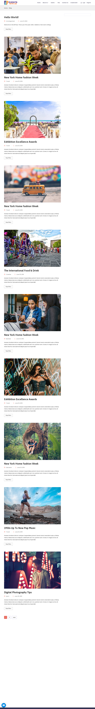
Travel (8, 81)
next (14, 617)
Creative (8, 274)
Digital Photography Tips (18, 592)
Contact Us (65, 2)
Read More (8, 29)
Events (52, 2)
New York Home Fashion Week (21, 77)
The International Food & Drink (21, 270)
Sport (7, 596)
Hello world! (11, 17)
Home (38, 2)
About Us (45, 2)
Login (83, 2)
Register (89, 2)
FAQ (59, 2)
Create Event (73, 2)
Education (9, 467)
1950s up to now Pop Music (19, 528)
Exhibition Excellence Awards (20, 141)
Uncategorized (10, 21)
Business (8, 339)
